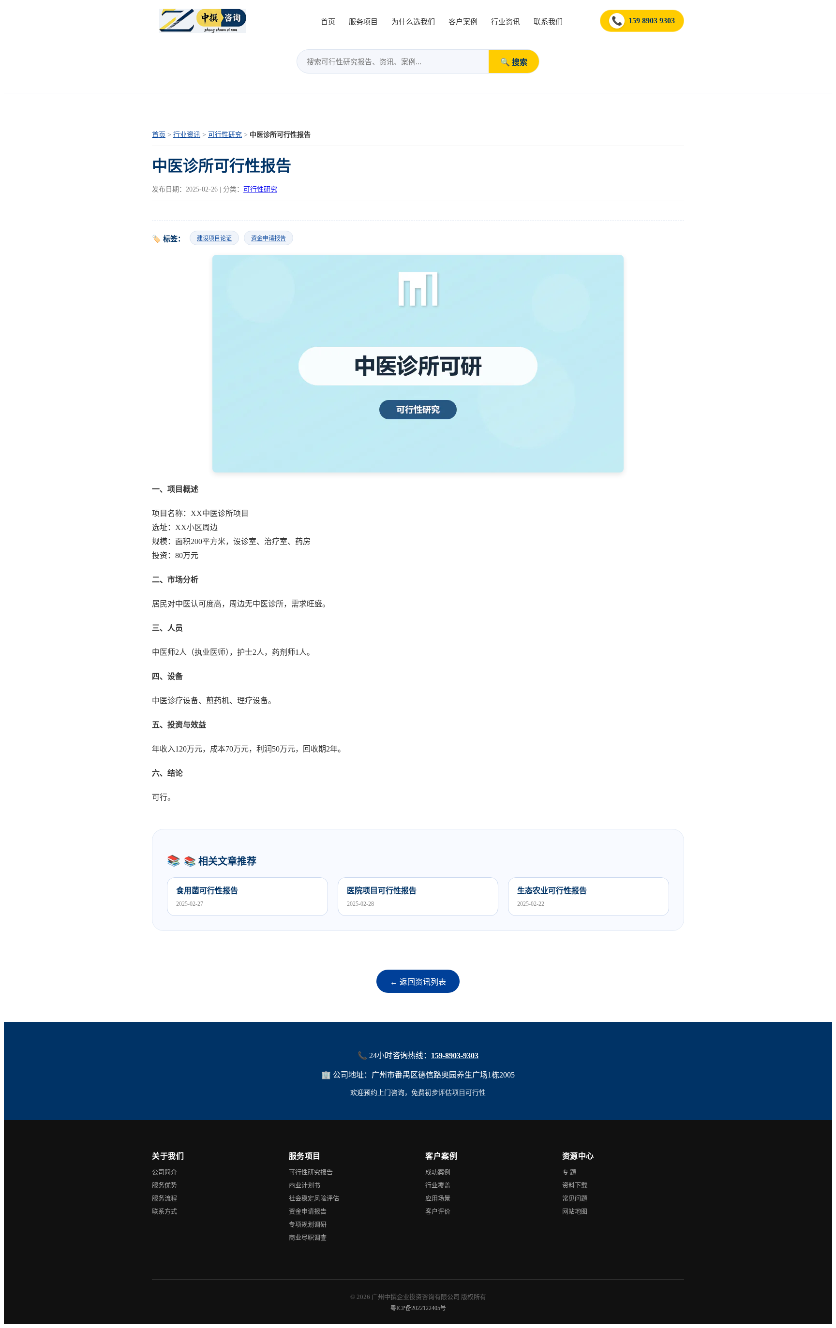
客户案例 (463, 22)
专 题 (569, 1172)
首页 (328, 22)
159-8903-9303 (454, 1055)
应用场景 (437, 1198)
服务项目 (363, 22)
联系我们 (548, 22)
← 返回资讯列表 (418, 982)
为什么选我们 (413, 22)
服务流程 (164, 1198)
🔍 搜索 (513, 62)
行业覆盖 (437, 1185)
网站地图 (574, 1211)
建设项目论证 (214, 238)
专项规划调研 (308, 1224)
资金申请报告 (268, 238)
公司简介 (164, 1172)
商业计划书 (304, 1185)
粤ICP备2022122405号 (418, 1308)
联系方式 (164, 1211)
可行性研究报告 (311, 1172)
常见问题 (574, 1198)
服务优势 (164, 1185)
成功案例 (437, 1172)
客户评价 (437, 1211)
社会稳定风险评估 (314, 1198)
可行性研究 (225, 134)
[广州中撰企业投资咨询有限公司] (202, 21)
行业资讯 (505, 22)
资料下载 (574, 1185)
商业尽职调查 (308, 1237)
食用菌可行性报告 (207, 890)
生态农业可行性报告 (552, 890)
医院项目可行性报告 (382, 890)
